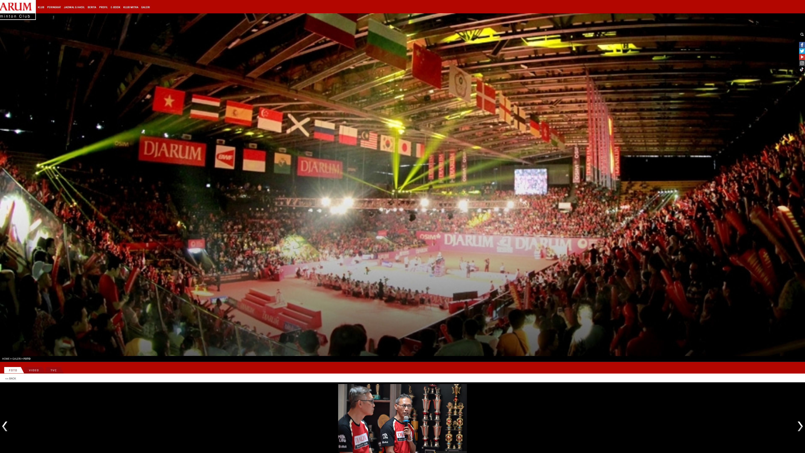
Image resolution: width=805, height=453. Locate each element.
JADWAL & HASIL (74, 7)
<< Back (10, 378)
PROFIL (103, 7)
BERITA (92, 7)
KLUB (41, 7)
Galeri (16, 358)
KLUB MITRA (130, 7)
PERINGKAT (54, 7)
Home (6, 358)
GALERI (145, 7)
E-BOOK (115, 7)
